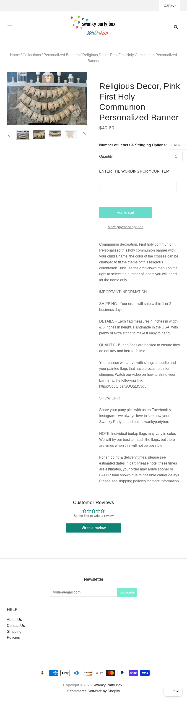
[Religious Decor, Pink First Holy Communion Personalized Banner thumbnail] (39, 135)
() (170, 5)
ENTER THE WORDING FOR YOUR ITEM (134, 171)
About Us (14, 620)
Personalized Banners (62, 55)
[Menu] (9, 27)
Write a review (94, 528)
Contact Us (16, 625)
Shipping (14, 631)
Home (15, 55)
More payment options (125, 227)
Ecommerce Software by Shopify (93, 691)
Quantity (106, 156)
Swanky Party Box (107, 685)
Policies (13, 637)
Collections (32, 55)
